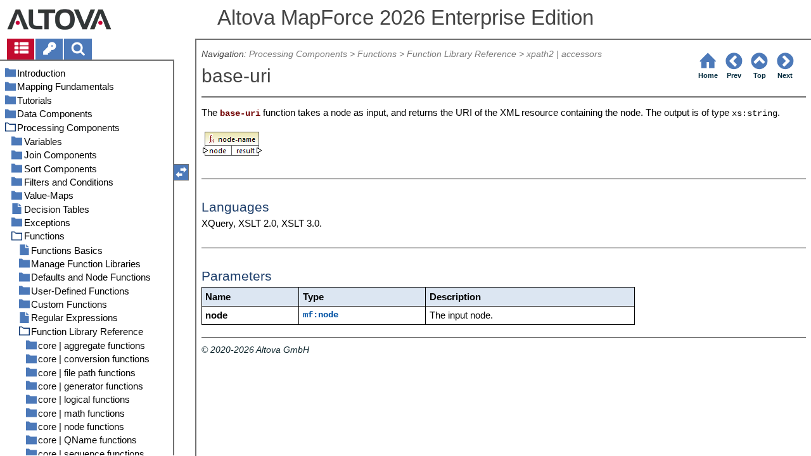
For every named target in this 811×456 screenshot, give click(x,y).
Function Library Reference (461, 54)
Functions (377, 54)
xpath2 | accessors (564, 54)
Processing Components (298, 54)
